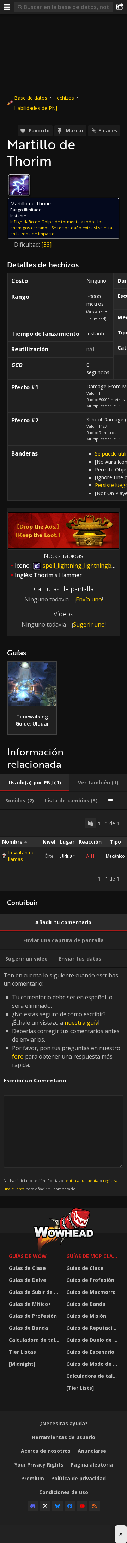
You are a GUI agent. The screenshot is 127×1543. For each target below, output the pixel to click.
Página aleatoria (92, 1464)
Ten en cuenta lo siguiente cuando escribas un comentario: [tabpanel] (62, 1081)
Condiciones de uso (63, 1492)
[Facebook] (70, 1506)
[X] (45, 1506)
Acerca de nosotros (46, 1451)
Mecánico (115, 856)
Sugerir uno (89, 624)
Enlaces (107, 130)
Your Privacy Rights (39, 1464)
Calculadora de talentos (36, 1340)
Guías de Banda (28, 1328)
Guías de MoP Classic (93, 1256)
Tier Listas (22, 1351)
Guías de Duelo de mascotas (93, 1340)
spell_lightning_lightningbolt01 (83, 565)
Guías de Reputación (92, 1328)
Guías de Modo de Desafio (93, 1363)
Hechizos (63, 97)
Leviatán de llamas (21, 856)
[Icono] (19, 185)
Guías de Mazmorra (91, 1292)
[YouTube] (82, 1506)
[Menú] (7, 7)
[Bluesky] (57, 1506)
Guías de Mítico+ (30, 1304)
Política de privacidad (78, 1478)
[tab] (34, 782)
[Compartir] (120, 7)
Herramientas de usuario (63, 1437)
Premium (32, 1478)
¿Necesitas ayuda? (63, 1423)
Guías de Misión (86, 1316)
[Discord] (33, 1506)
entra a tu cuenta (82, 1180)
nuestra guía (81, 1022)
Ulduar (67, 856)
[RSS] (94, 1506)
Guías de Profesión (33, 1316)
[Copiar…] (90, 823)
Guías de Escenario (90, 1351)
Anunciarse (92, 1451)
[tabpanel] (63, 850)
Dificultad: (27, 244)
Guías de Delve (27, 1280)
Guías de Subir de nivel (36, 1292)
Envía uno (89, 599)
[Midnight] (22, 1363)
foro (18, 1056)
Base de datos (30, 97)
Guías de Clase (27, 1268)
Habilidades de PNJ (35, 108)
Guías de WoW (28, 1256)
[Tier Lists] (80, 1387)
